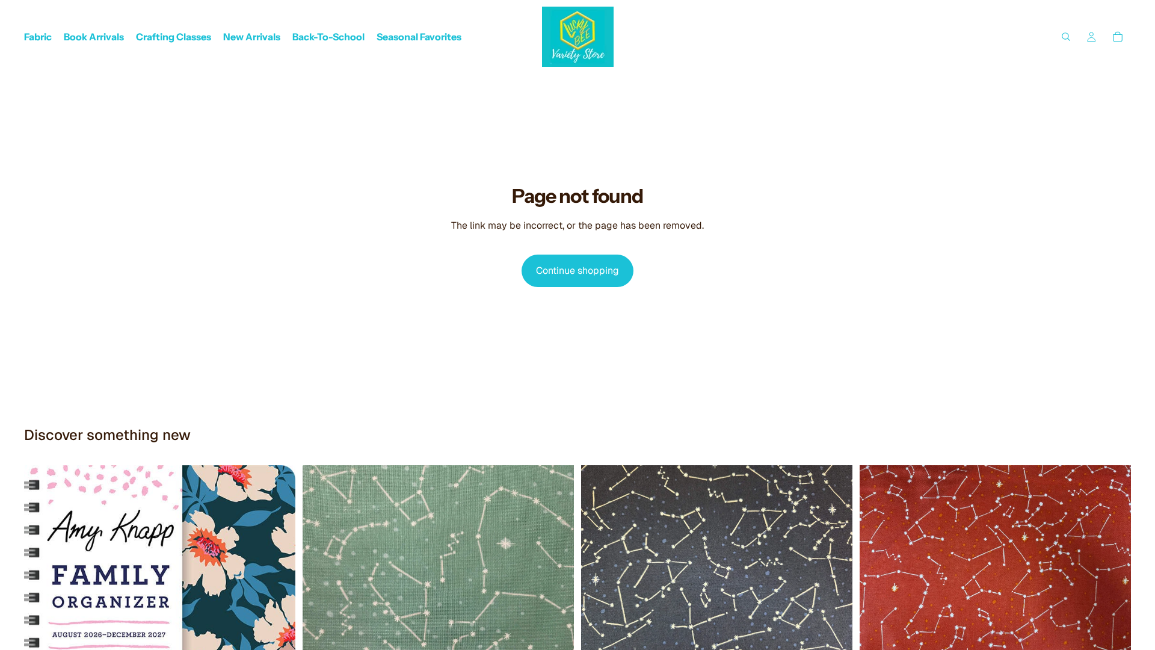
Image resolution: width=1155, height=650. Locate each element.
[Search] (1066, 36)
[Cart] (1117, 36)
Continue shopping (577, 270)
